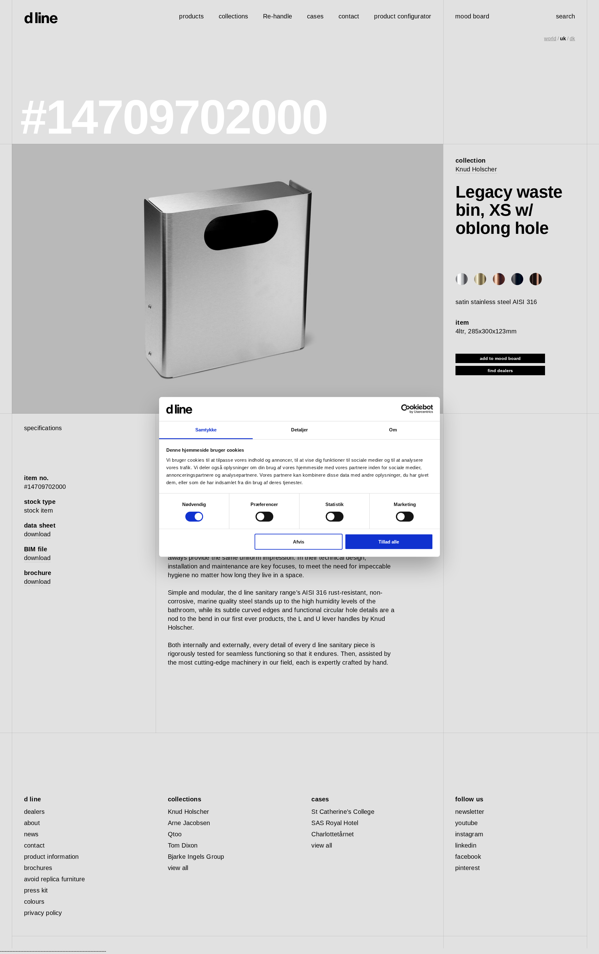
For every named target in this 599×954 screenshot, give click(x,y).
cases (315, 16)
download (37, 534)
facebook (468, 856)
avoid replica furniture (54, 879)
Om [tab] (393, 429)
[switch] (264, 517)
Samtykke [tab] (206, 429)
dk (572, 38)
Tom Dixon (183, 845)
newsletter (469, 811)
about (32, 822)
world (550, 38)
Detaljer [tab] (299, 429)
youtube (466, 822)
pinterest (467, 867)
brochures (38, 867)
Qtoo (175, 834)
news (31, 834)
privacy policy (43, 912)
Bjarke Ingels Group (196, 856)
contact (34, 845)
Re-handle (277, 16)
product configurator (402, 16)
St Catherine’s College (342, 811)
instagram (469, 834)
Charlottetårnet (332, 834)
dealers (34, 811)
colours (34, 901)
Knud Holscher (476, 169)
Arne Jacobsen (189, 822)
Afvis (298, 541)
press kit (36, 890)
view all (178, 867)
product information (51, 856)
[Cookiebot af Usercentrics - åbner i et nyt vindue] (405, 409)
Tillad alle (388, 541)
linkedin (465, 845)
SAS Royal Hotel (334, 822)
